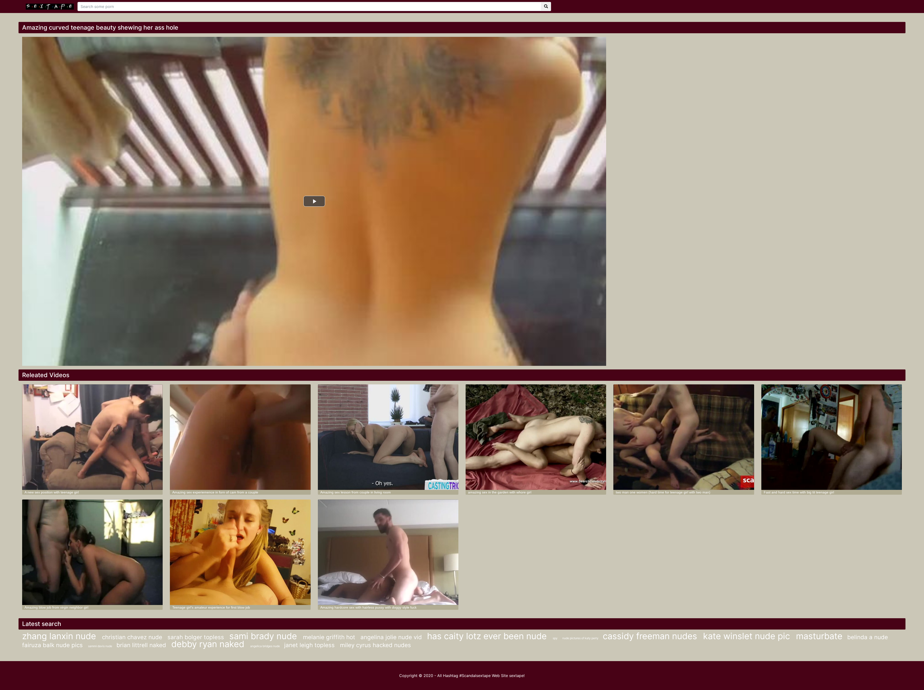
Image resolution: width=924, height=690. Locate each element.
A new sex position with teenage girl (52, 492)
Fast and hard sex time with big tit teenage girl (799, 492)
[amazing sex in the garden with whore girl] (536, 437)
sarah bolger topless (196, 637)
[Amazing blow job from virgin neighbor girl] (92, 552)
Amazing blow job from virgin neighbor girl (56, 607)
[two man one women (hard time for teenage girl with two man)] (683, 437)
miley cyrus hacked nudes (375, 645)
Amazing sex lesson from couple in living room (355, 492)
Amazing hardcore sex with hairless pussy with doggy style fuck (368, 607)
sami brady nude (264, 636)
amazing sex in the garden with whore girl (499, 492)
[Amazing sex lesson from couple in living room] (388, 437)
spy (555, 638)
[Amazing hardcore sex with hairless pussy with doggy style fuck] (388, 552)
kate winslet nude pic (747, 636)
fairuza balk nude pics (53, 645)
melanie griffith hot (330, 637)
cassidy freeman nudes (651, 636)
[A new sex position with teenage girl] (92, 437)
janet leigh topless (310, 645)
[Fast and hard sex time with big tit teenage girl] (831, 437)
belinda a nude (867, 637)
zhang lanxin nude (60, 636)
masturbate (819, 636)
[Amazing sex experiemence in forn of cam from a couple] (240, 437)
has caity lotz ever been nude (488, 636)
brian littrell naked (142, 645)
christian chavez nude (133, 637)
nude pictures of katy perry (580, 638)
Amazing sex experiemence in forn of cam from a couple (215, 492)
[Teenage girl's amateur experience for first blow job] (240, 552)
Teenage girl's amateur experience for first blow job (211, 607)
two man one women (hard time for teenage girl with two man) (663, 492)
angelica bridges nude (265, 646)
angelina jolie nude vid (392, 637)
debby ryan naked (209, 644)
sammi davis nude (100, 646)
